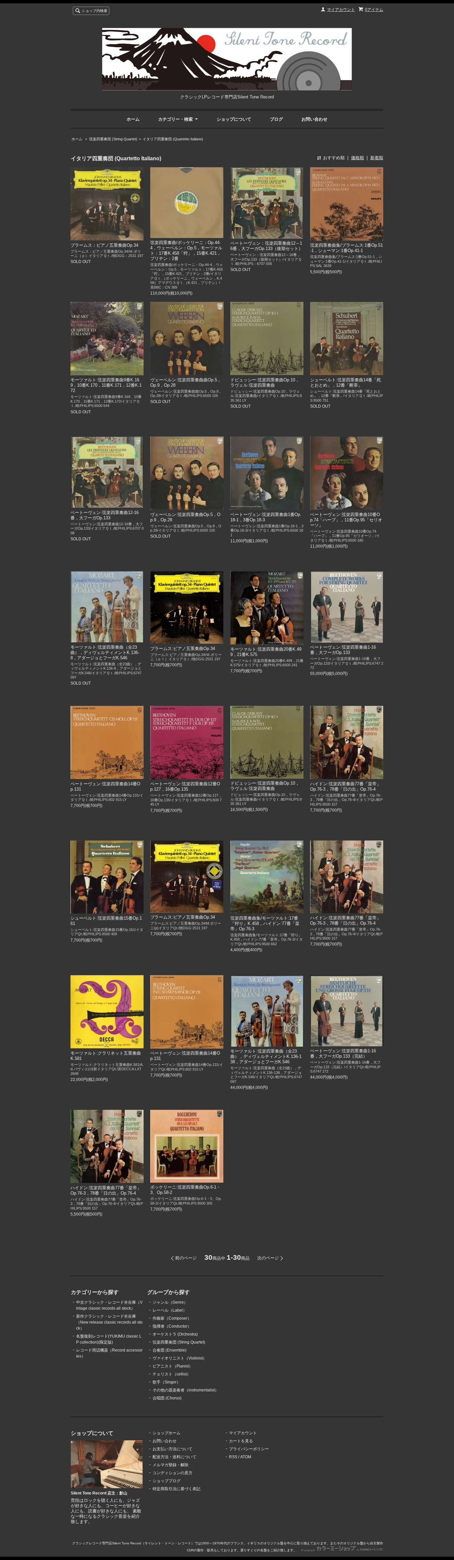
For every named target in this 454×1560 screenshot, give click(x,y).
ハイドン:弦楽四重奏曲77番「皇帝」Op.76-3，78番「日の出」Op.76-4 (345, 786)
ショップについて (234, 119)
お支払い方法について (172, 1449)
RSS (233, 1457)
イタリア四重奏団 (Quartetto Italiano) (173, 139)
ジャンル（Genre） (170, 1302)
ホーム (133, 119)
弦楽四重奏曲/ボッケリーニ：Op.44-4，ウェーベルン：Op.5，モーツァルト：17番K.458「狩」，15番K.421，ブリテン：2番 (186, 250)
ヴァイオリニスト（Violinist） (180, 1358)
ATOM (245, 1457)
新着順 (376, 157)
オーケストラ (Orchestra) (175, 1334)
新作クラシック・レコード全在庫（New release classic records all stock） (109, 1322)
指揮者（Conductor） (172, 1326)
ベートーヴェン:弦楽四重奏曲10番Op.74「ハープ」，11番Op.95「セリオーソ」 (346, 520)
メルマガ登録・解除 (170, 1465)
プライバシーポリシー (249, 1449)
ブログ (276, 119)
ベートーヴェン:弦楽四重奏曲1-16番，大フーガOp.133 (343, 650)
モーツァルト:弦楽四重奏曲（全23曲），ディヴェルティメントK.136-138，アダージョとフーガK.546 (265, 1056)
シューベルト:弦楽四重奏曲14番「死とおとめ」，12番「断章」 (345, 382)
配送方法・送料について (174, 1457)
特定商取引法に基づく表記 (176, 1489)
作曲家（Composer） (172, 1318)
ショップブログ (166, 1481)
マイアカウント (341, 9)
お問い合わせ (314, 119)
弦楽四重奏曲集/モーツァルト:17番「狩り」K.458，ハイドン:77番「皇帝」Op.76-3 (264, 923)
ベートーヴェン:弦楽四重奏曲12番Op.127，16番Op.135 (185, 786)
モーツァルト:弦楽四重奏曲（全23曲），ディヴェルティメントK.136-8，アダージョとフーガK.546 (104, 652)
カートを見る (241, 1441)
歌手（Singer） (166, 1382)
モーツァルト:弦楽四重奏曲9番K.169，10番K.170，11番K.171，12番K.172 (106, 385)
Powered (308, 1550)
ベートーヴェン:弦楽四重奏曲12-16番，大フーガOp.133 (104, 515)
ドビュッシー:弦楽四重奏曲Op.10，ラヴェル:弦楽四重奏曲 (264, 382)
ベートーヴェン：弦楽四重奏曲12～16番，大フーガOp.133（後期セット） (266, 246)
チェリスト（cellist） (172, 1374)
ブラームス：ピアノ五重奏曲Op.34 (104, 245)
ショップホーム (166, 1433)
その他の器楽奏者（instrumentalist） (186, 1390)
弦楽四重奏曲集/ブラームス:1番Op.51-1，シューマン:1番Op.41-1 (346, 248)
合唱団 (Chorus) (167, 1398)
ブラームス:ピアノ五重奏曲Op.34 (182, 648)
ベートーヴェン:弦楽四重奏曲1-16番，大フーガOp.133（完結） (343, 1053)
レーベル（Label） (170, 1310)
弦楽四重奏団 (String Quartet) (113, 139)
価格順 (357, 157)
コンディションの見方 (172, 1473)
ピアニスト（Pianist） (173, 1366)
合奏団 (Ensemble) (169, 1350)
